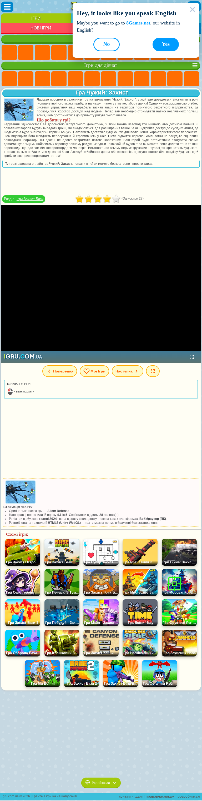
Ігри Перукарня (191, 79)
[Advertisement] (101, 181)
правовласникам (160, 796)
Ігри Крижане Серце (158, 79)
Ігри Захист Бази (30, 199)
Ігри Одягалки (175, 79)
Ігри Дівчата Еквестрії (25, 79)
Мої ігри (97, 371)
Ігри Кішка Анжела (141, 79)
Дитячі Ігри (59, 52)
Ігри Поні (9, 79)
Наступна (124, 371)
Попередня (63, 371)
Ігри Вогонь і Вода (42, 79)
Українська (101, 782)
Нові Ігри (41, 28)
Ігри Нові (9, 52)
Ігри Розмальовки (125, 79)
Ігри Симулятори (42, 52)
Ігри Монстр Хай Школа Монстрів (92, 79)
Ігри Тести (75, 79)
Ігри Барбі (59, 79)
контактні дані (131, 796)
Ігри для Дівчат (25, 52)
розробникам (189, 796)
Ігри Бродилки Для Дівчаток (108, 79)
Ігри (36, 18)
